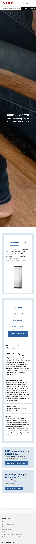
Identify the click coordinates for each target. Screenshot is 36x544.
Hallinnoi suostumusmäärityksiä (12, 537)
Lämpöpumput (7, 522)
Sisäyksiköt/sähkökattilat (11, 8)
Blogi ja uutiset (7, 529)
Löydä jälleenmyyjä (8, 524)
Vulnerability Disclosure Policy (12, 534)
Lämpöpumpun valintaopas (11, 527)
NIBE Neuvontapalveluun (16, 463)
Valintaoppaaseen (14, 488)
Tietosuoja (5, 532)
